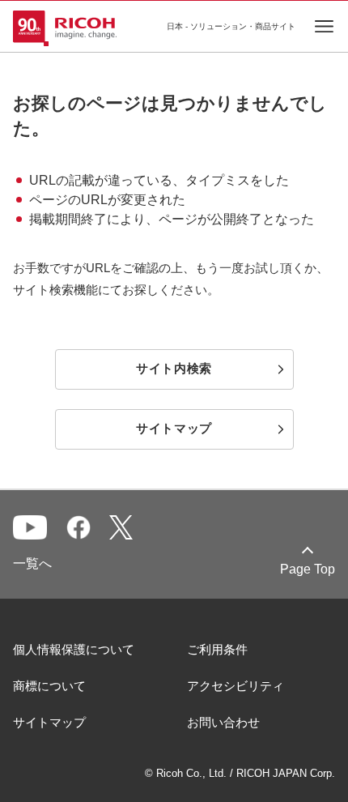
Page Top (307, 569)
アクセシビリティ (235, 686)
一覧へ (32, 563)
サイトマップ (49, 722)
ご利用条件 (217, 649)
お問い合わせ (223, 722)
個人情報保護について (73, 649)
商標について (49, 686)
